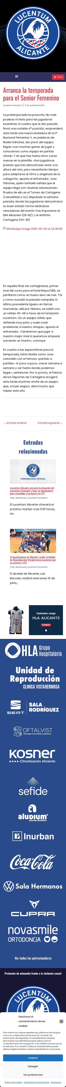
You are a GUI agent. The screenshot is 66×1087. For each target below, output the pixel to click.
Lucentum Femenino (12, 105)
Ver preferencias (33, 1074)
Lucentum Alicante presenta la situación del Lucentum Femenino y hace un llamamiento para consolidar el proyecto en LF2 (32, 491)
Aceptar (33, 1058)
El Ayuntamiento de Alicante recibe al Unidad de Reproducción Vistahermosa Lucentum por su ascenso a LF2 (33, 560)
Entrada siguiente (50, 423)
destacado (21, 498)
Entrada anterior (15, 423)
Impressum (56, 1082)
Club (12, 498)
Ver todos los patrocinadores (33, 958)
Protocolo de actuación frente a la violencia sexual (33, 973)
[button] (61, 1021)
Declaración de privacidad (36, 1082)
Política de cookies (13, 1082)
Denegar (33, 1066)
